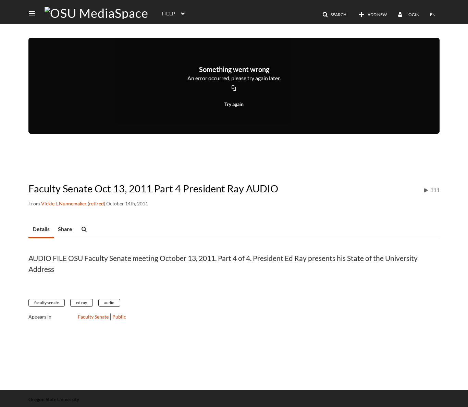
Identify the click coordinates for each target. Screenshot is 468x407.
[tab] (41, 229)
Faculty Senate (93, 317)
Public (119, 317)
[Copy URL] (234, 88)
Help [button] (168, 13)
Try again (234, 104)
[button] (33, 13)
